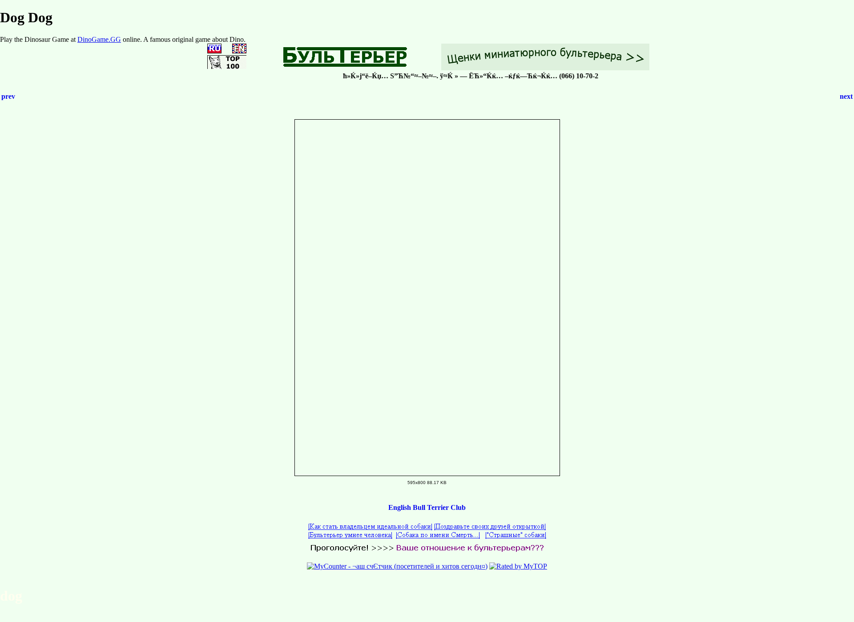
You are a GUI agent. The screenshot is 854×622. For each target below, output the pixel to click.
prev (8, 96)
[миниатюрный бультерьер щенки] (545, 68)
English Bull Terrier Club (427, 507)
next (846, 96)
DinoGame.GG (99, 39)
